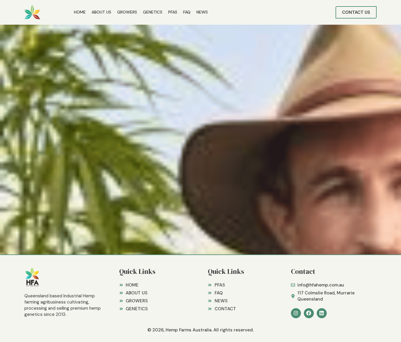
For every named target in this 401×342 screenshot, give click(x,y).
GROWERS (127, 12)
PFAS (172, 12)
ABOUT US (101, 12)
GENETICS (152, 12)
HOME (80, 12)
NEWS (202, 12)
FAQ (187, 12)
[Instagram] (296, 313)
